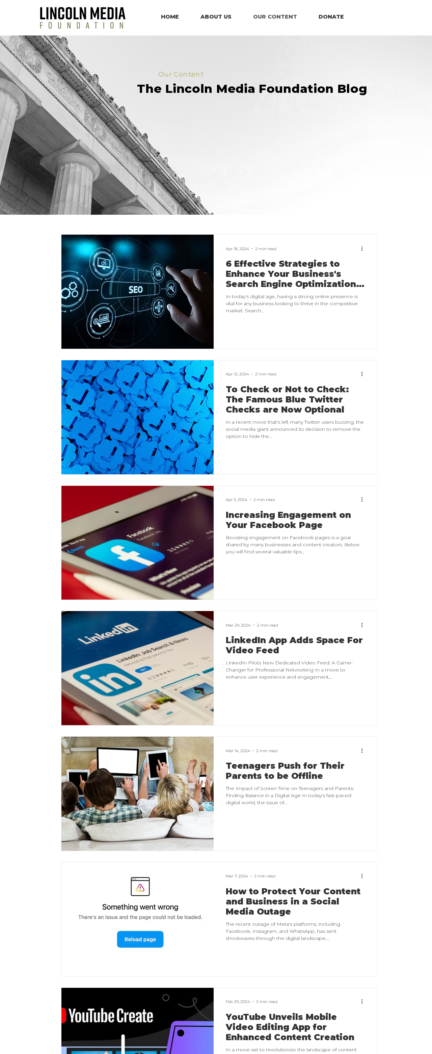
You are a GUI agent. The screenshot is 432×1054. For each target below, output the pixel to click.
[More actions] (364, 248)
